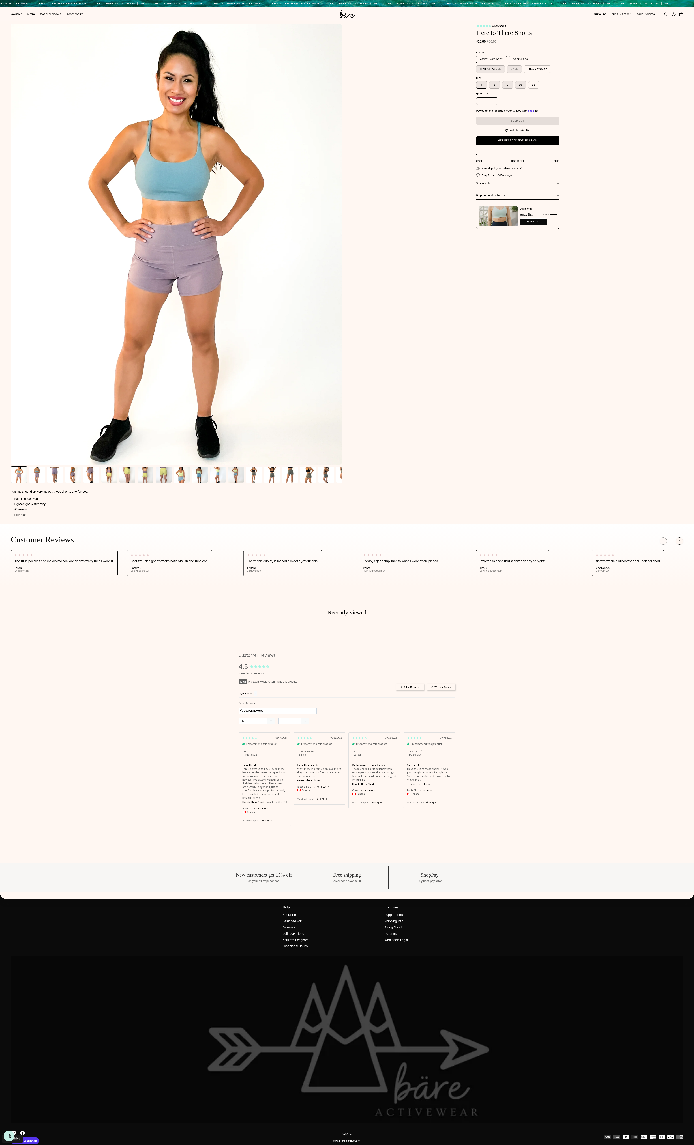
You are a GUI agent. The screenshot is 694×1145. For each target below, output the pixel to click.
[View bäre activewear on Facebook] (22, 1133)
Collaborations (293, 933)
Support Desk (394, 915)
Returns (391, 933)
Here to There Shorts (253, 802)
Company (392, 907)
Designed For (292, 921)
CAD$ (345, 1134)
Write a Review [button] (443, 687)
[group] (347, 563)
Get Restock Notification (517, 140)
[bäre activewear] (347, 14)
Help (286, 907)
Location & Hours (295, 946)
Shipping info (394, 921)
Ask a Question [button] (412, 687)
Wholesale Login (396, 940)
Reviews (289, 927)
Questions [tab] (246, 693)
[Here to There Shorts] (19, 474)
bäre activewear (351, 1141)
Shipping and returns (490, 195)
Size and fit (483, 183)
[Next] (679, 541)
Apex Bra (526, 214)
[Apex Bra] (498, 216)
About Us (289, 915)
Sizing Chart (393, 927)
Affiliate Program (296, 940)
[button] (16, 14)
